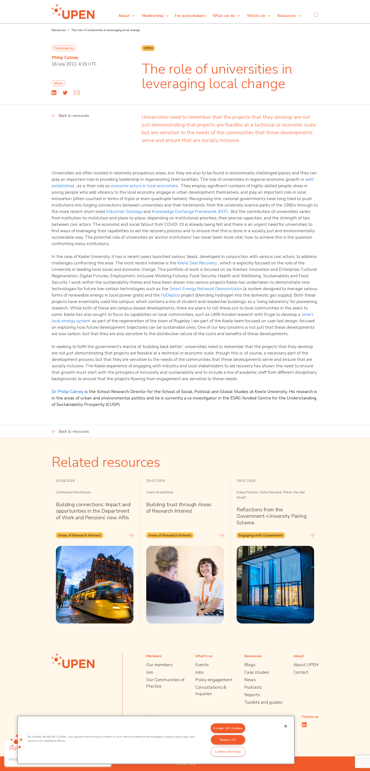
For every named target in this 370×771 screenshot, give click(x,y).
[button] (16, 741)
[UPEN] (73, 11)
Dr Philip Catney (68, 392)
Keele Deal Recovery (197, 263)
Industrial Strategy (124, 211)
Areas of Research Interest (79, 535)
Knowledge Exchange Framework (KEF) (190, 211)
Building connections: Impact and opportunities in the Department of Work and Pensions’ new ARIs (93, 511)
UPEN (148, 48)
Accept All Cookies (228, 728)
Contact (300, 672)
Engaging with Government (261, 535)
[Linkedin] (54, 92)
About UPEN (305, 665)
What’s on (256, 15)
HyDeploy (171, 295)
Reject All (228, 740)
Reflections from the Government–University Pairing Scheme (272, 516)
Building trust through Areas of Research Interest (178, 507)
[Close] (285, 726)
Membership (153, 15)
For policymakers (190, 15)
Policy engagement (214, 680)
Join (149, 672)
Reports (252, 695)
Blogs (249, 665)
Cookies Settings (228, 751)
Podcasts (253, 687)
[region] (156, 740)
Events (202, 665)
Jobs (199, 672)
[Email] (77, 92)
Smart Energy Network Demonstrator (206, 289)
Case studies (256, 672)
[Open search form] (316, 14)
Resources (286, 15)
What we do (223, 15)
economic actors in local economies (145, 186)
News (250, 680)
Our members (159, 665)
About (124, 15)
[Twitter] (65, 92)
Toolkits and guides (263, 702)
